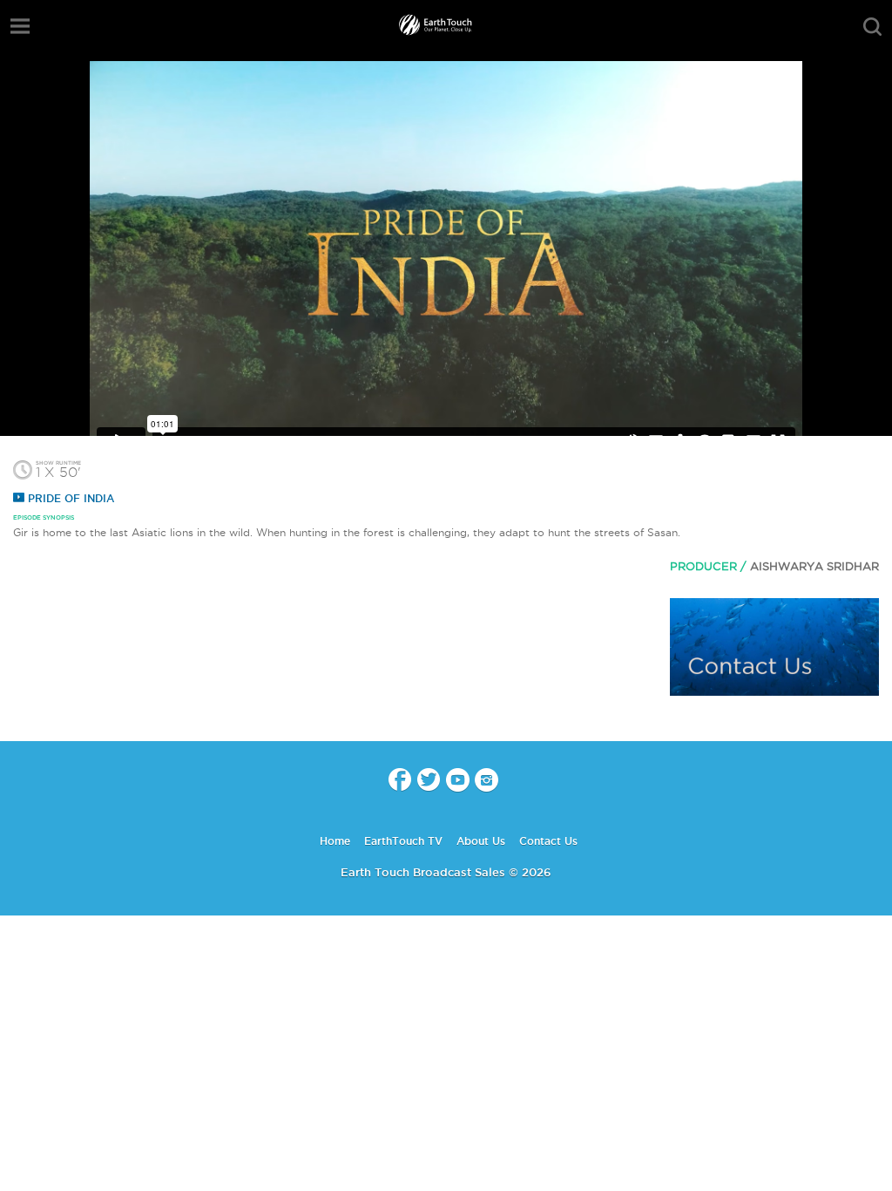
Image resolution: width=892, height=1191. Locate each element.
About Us (480, 841)
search (872, 27)
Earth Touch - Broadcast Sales (446, 26)
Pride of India (69, 498)
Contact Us (548, 841)
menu (20, 26)
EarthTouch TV (403, 841)
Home (335, 841)
